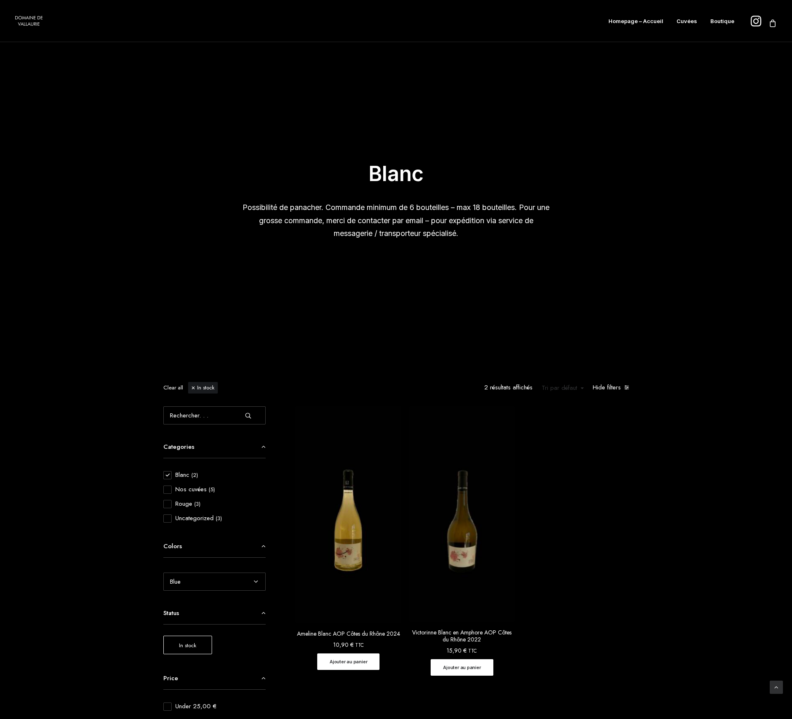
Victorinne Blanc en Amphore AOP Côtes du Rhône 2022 (462, 636)
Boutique (722, 21)
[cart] (771, 23)
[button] (348, 661)
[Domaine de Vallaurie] (29, 21)
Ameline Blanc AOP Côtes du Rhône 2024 (348, 633)
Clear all (173, 387)
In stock (205, 387)
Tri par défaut (559, 388)
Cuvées (686, 21)
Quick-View (391, 415)
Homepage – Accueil (635, 21)
